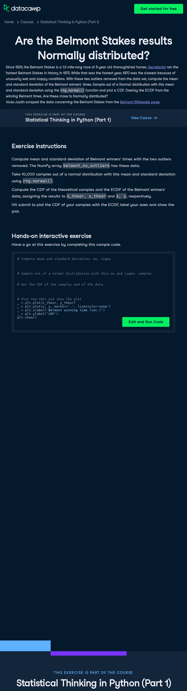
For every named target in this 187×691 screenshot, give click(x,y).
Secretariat (157, 67)
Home (9, 22)
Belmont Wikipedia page (139, 102)
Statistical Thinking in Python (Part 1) (69, 22)
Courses (27, 22)
